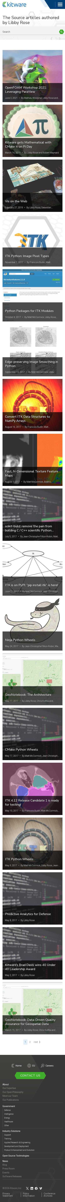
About (6, 1084)
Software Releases (12, 1176)
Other (6, 1125)
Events (6, 1172)
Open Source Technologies (16, 1155)
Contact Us (30, 1075)
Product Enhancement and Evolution (19, 1150)
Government (9, 1106)
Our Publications (11, 1100)
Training (7, 1139)
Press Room (9, 1168)
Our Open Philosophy (13, 1092)
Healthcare (8, 1122)
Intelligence (8, 1114)
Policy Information (29, 1194)
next (36, 1042)
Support (7, 1135)
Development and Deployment (16, 1146)
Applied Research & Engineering (17, 1142)
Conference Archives (49, 1194)
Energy (7, 1118)
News (5, 1161)
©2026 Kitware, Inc (12, 1188)
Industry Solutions (11, 1131)
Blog (5, 1165)
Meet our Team (10, 1096)
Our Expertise (9, 1088)
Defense (7, 1110)
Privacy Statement (8, 1194)
